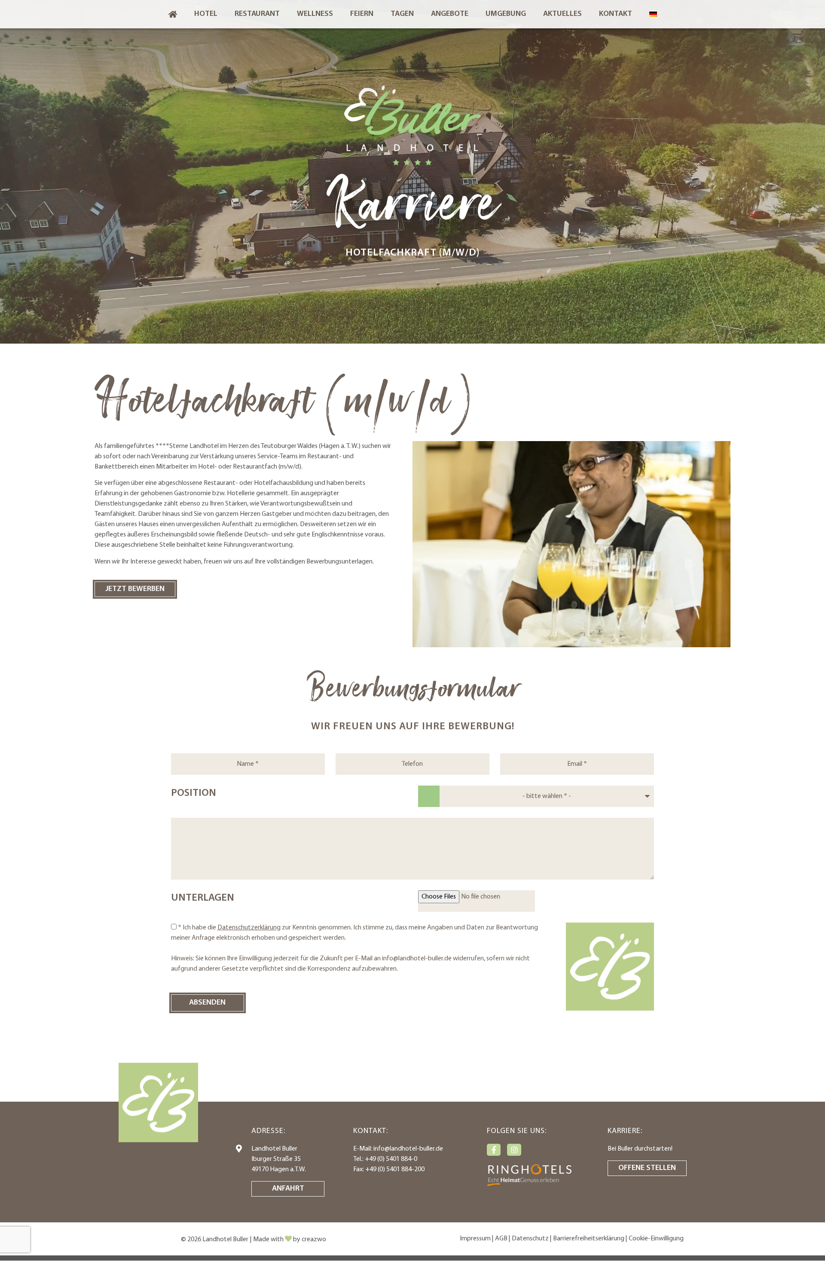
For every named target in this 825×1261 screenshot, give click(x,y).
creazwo (314, 1239)
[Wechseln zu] (653, 14)
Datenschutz (530, 1238)
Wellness (315, 14)
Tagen (402, 14)
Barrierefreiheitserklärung (588, 1238)
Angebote (449, 14)
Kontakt (615, 14)
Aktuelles (562, 14)
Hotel (205, 14)
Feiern (361, 14)
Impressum (475, 1238)
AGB (501, 1238)
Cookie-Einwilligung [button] (656, 1238)
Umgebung (506, 14)
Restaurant (257, 14)
